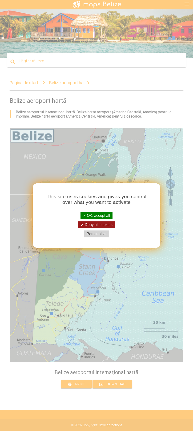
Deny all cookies (98, 225)
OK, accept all (98, 215)
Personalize (97, 234)
